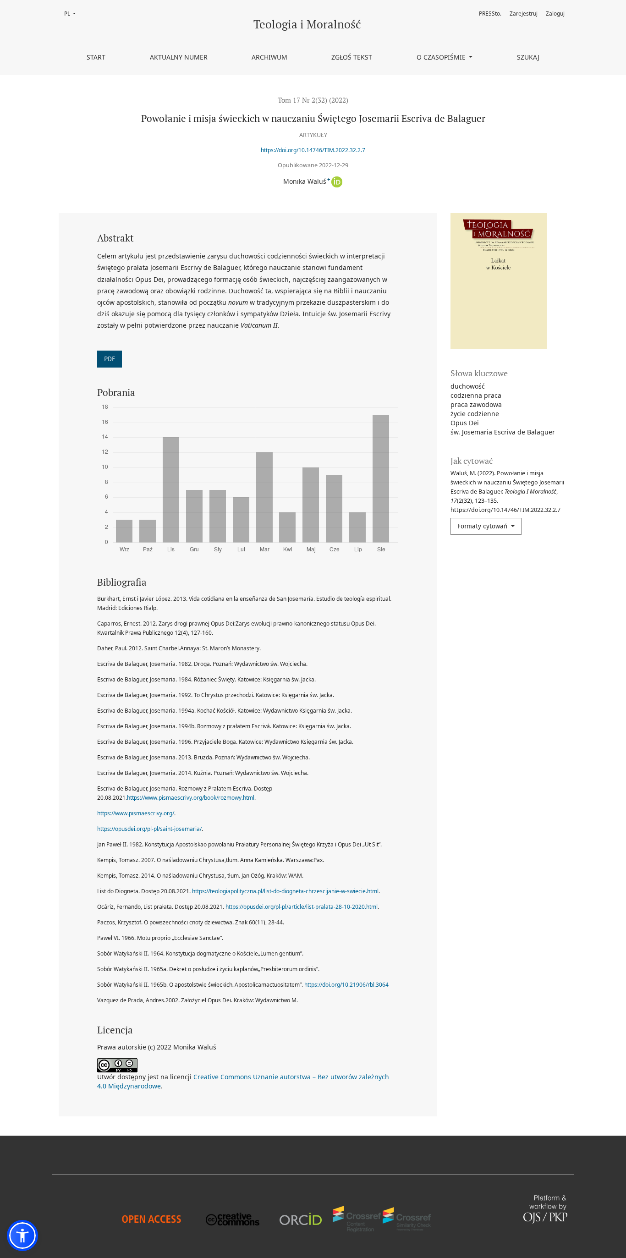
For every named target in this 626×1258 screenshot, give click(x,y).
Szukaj (528, 57)
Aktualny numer (179, 57)
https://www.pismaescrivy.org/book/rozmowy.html (190, 798)
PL (73, 13)
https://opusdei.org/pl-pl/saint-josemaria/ (149, 829)
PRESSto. (490, 13)
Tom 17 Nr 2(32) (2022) (313, 99)
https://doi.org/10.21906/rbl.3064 (346, 985)
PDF (109, 359)
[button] (22, 1235)
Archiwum (269, 57)
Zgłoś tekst (351, 57)
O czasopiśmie (442, 57)
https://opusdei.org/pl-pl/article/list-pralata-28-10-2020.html (301, 907)
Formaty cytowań (483, 526)
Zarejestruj (524, 13)
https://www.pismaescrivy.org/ (135, 813)
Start (96, 57)
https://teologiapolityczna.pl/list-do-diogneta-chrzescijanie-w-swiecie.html (285, 891)
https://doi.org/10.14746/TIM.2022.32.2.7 (313, 150)
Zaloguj (555, 13)
